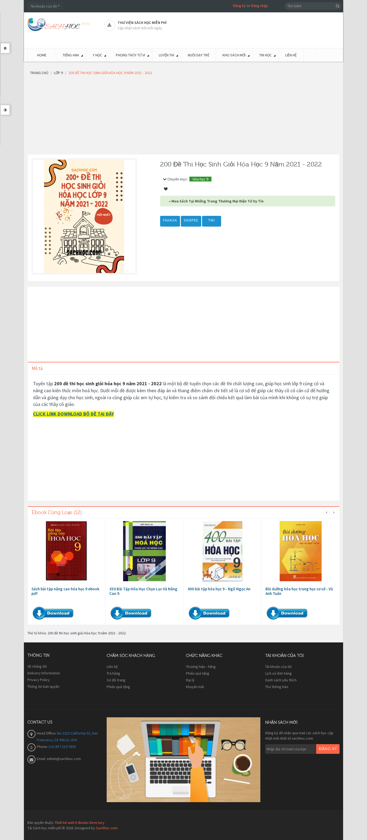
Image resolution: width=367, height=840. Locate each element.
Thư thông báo (276, 686)
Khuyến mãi (195, 686)
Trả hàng (113, 673)
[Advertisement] (183, 116)
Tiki (211, 220)
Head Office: (47, 733)
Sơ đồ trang (116, 680)
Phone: (43, 746)
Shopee (191, 220)
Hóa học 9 (200, 179)
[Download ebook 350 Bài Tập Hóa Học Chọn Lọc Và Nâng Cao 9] (144, 551)
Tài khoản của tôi (278, 666)
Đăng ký (239, 5)
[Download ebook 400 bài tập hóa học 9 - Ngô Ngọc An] (222, 551)
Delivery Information (43, 673)
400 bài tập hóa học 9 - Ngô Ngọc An (219, 589)
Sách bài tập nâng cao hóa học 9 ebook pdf (65, 591)
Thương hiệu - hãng (201, 666)
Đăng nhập (259, 5)
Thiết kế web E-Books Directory (80, 822)
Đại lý (190, 680)
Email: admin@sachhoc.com (59, 758)
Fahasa (170, 220)
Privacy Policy (38, 679)
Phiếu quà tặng (118, 686)
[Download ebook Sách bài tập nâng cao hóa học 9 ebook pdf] (66, 551)
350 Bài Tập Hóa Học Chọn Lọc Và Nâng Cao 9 (143, 591)
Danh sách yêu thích (281, 680)
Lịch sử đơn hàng (278, 673)
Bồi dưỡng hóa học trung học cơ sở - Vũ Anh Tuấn (299, 591)
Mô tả (37, 368)
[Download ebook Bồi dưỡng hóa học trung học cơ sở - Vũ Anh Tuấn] (301, 551)
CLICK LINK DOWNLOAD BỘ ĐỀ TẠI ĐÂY (73, 414)
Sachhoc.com (106, 828)
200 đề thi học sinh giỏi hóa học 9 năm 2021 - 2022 (87, 633)
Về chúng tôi (37, 666)
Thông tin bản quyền (43, 686)
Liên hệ (112, 666)
